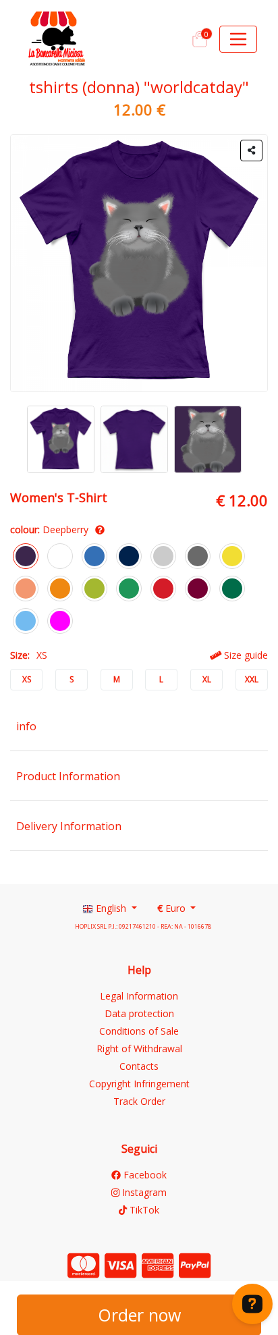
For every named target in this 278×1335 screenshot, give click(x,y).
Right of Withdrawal (139, 1048)
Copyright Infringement (139, 1083)
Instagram (143, 1192)
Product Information (68, 776)
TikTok (143, 1209)
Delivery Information (68, 826)
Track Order (139, 1101)
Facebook (144, 1174)
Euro (172, 908)
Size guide (244, 655)
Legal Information (139, 995)
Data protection (139, 1013)
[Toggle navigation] (238, 39)
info (26, 726)
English (111, 908)
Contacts (139, 1066)
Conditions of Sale (139, 1031)
